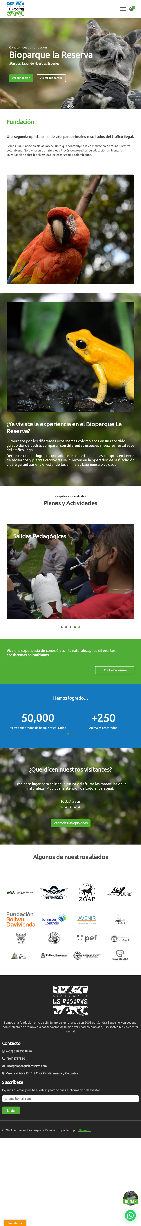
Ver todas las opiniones (71, 823)
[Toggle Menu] (123, 9)
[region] (70, 63)
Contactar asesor (115, 670)
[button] (68, 106)
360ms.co (84, 1130)
